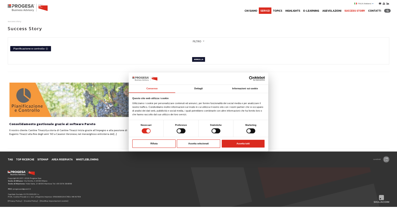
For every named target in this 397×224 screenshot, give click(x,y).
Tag (10, 159)
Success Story (354, 11)
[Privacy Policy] (15, 200)
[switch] (181, 130)
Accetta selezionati (198, 143)
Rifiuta (154, 143)
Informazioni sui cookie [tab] (245, 88)
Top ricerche (25, 159)
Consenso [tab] (152, 88)
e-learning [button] (311, 11)
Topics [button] (277, 11)
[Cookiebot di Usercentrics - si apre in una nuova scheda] (251, 78)
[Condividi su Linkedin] (386, 159)
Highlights (292, 11)
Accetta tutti (243, 143)
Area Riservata (62, 159)
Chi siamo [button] (251, 11)
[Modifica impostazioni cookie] (54, 200)
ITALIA (364, 3)
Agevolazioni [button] (331, 11)
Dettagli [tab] (198, 88)
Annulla (198, 59)
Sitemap (42, 159)
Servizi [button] (265, 11)
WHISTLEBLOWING (87, 159)
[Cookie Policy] (31, 200)
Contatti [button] (374, 11)
